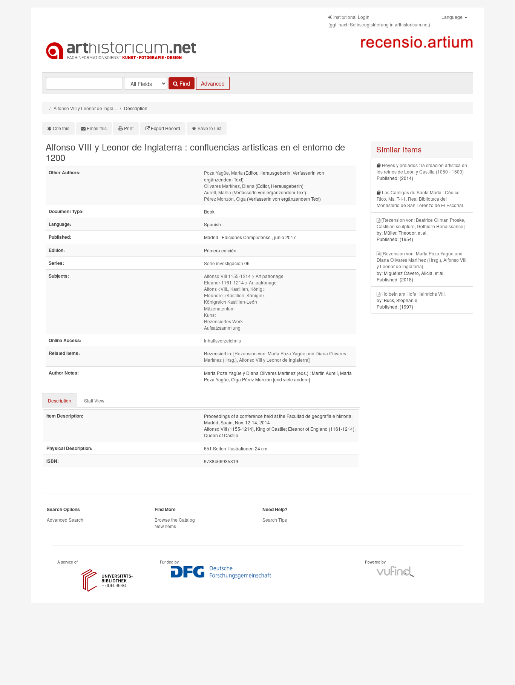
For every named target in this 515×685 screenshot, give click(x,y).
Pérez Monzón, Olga (225, 198)
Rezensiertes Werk (223, 321)
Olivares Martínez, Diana (229, 186)
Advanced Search (65, 519)
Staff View (94, 400)
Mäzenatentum (219, 308)
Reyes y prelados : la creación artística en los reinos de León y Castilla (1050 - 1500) (422, 168)
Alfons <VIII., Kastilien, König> (234, 289)
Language (452, 17)
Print (128, 128)
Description (59, 400)
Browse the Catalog (175, 519)
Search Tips (274, 519)
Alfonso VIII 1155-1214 (227, 276)
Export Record (165, 128)
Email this (97, 128)
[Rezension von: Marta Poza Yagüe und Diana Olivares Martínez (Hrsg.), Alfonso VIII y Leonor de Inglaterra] (275, 356)
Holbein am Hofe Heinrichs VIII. (414, 293)
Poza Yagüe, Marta (223, 172)
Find (184, 83)
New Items (165, 526)
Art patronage (270, 276)
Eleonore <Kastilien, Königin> (234, 295)
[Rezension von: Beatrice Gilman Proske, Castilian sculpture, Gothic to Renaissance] (421, 223)
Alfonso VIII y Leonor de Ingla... (85, 108)
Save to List (209, 128)
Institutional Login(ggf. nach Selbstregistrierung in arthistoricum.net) (379, 21)
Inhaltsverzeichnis (222, 340)
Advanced (213, 83)
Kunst (210, 315)
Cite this (61, 128)
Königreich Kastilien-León (230, 301)
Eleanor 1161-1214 (224, 282)
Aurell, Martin (217, 192)
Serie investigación (223, 263)
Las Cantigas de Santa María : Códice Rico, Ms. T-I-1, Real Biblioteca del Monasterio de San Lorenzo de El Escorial (420, 198)
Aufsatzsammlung (222, 327)
